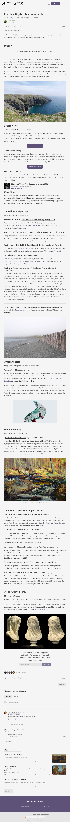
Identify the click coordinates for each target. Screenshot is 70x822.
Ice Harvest (55, 446)
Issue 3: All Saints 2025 (13, 755)
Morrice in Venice (12, 572)
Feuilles (6, 11)
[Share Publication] (49, 3)
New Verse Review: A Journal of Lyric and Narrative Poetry (25, 261)
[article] (35, 758)
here (24, 228)
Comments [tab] (8, 696)
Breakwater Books (14, 376)
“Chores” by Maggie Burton (16, 370)
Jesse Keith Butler (14, 223)
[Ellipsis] (65, 712)
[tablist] (11, 696)
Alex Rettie (46, 523)
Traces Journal (15, 759)
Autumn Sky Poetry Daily (44, 219)
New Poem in (28, 219)
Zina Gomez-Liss (12, 712)
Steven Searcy (38, 225)
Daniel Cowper (9, 259)
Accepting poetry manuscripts (44, 547)
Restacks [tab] (15, 696)
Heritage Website (41, 609)
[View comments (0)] (20, 761)
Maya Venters (12, 20)
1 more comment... (9, 741)
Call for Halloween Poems (15, 514)
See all (7, 791)
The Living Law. (17, 225)
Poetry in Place (11, 268)
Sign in (64, 4)
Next (60, 684)
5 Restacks (24, 672)
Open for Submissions (46, 562)
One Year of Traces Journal (15, 780)
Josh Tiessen (22, 236)
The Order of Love (16, 186)
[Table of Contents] (2, 411)
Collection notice (45, 814)
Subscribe (56, 4)
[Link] (1, 125)
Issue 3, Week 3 (10, 767)
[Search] (45, 3)
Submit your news (20, 310)
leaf (39, 51)
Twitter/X (57, 251)
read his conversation (16, 241)
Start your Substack (32, 817)
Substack (28, 820)
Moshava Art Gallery (50, 232)
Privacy (34, 814)
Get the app (42, 817)
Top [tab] (6, 750)
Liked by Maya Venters (15, 714)
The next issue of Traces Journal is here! (15, 757)
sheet (51, 51)
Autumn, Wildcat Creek (15, 437)
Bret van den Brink (26, 248)
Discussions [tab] (17, 750)
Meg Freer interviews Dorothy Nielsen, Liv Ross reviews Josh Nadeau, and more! (25, 769)
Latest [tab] (10, 750)
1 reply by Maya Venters (16, 724)
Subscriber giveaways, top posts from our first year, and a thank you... (24, 782)
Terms (38, 814)
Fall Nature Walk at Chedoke (26, 530)
